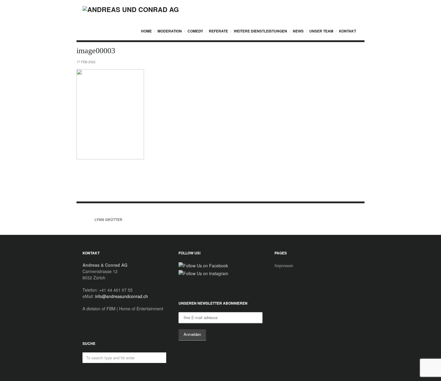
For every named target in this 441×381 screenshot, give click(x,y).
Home (146, 31)
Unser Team (321, 31)
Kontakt (347, 31)
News (298, 31)
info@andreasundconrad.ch (121, 296)
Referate (218, 31)
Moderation (170, 31)
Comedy (195, 31)
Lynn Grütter (108, 219)
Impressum (283, 265)
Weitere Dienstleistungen (260, 31)
